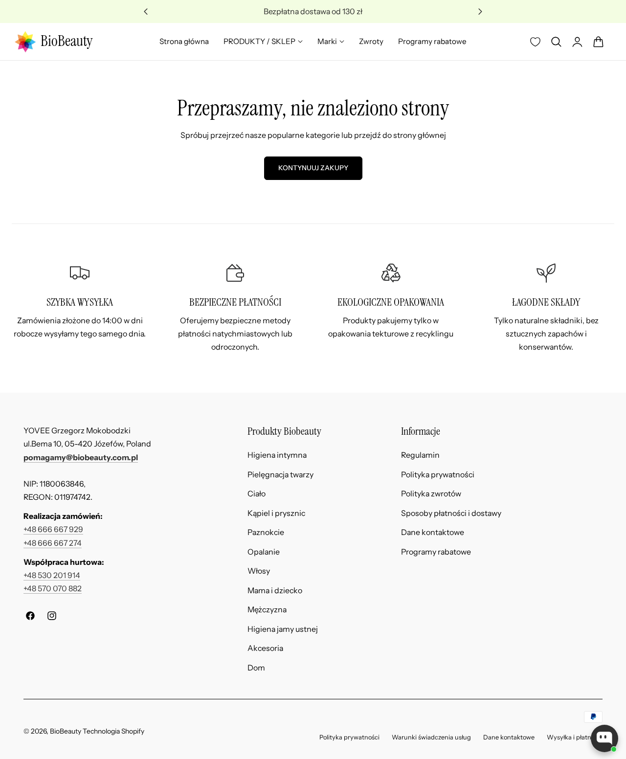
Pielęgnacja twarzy (280, 474)
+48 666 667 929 (53, 529)
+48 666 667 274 (52, 543)
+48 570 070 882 (52, 588)
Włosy (258, 571)
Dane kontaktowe (432, 532)
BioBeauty (65, 731)
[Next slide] (481, 11)
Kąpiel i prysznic (276, 512)
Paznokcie (265, 532)
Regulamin (420, 455)
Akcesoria (265, 648)
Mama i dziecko (274, 590)
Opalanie (263, 551)
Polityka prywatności (437, 474)
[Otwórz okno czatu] (604, 738)
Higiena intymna (277, 455)
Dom (256, 667)
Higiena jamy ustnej (282, 628)
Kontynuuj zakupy (313, 168)
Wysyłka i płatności (575, 737)
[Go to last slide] (146, 11)
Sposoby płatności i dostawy (451, 512)
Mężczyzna (267, 609)
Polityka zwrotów (431, 493)
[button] (556, 41)
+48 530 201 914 (51, 575)
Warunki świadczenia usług (431, 737)
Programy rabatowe (436, 551)
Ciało (256, 493)
